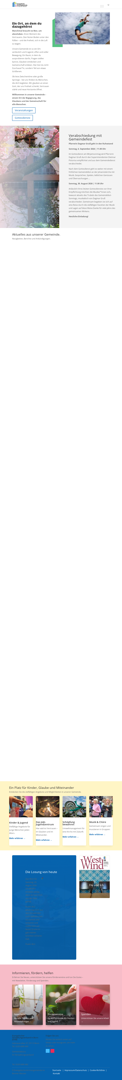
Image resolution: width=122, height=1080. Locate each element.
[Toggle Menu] (102, 6)
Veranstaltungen (24, 110)
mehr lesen (19, 322)
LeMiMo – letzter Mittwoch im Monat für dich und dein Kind (50, 575)
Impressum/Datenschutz (76, 1070)
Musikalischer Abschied (28, 485)
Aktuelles (18, 311)
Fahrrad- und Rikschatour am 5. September (40, 307)
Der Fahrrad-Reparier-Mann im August (37, 664)
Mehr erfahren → (17, 838)
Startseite (57, 1070)
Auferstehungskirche (32, 311)
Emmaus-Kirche (30, 400)
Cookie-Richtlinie (97, 1070)
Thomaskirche (29, 668)
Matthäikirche (45, 400)
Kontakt (56, 1073)
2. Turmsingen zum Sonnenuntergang (37, 753)
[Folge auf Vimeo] (48, 1051)
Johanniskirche (30, 489)
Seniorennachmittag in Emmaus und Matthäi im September (50, 396)
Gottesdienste (22, 117)
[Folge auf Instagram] (52, 1051)
